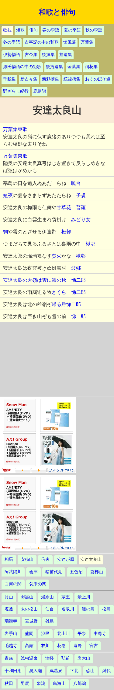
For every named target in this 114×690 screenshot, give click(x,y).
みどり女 (81, 219)
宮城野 (31, 621)
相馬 (9, 559)
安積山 (27, 559)
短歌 (20, 30)
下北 (74, 671)
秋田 (9, 683)
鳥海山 (59, 683)
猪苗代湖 (53, 572)
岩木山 (84, 658)
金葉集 (73, 66)
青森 (9, 658)
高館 (29, 645)
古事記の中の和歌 (42, 42)
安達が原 (65, 559)
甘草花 (64, 207)
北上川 (63, 633)
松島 (106, 609)
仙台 (49, 609)
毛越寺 (11, 645)
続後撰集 (72, 79)
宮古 (93, 645)
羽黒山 (27, 597)
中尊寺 (100, 633)
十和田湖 (13, 671)
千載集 (9, 79)
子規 (81, 195)
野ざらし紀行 (16, 91)
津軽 (49, 658)
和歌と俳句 (57, 12)
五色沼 (76, 572)
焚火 (56, 255)
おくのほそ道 (98, 79)
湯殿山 (47, 597)
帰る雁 (59, 304)
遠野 (77, 645)
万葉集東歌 (15, 129)
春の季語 (50, 30)
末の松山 (29, 609)
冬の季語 (11, 42)
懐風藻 (69, 42)
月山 (9, 597)
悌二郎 (78, 280)
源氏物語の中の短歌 (22, 66)
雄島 (49, 621)
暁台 (76, 183)
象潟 (41, 683)
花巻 (61, 645)
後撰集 (48, 54)
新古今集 (28, 79)
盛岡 (29, 633)
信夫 (45, 559)
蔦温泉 (56, 671)
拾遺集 (65, 54)
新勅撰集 (50, 79)
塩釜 (9, 609)
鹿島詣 (39, 91)
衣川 (45, 645)
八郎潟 (79, 683)
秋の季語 (93, 30)
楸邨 (66, 231)
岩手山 (11, 633)
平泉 (82, 633)
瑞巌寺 (11, 621)
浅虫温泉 (29, 658)
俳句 (33, 30)
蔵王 (65, 597)
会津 (33, 572)
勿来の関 (37, 584)
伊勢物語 (11, 54)
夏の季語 (72, 30)
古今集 (31, 54)
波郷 (76, 268)
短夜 (8, 195)
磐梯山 (96, 572)
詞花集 (91, 66)
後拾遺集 (54, 66)
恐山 (90, 671)
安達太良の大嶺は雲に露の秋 (37, 280)
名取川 (67, 609)
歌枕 (7, 30)
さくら (59, 292)
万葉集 (87, 42)
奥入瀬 (35, 671)
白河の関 (13, 584)
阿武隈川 (13, 572)
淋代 (106, 671)
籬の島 (88, 609)
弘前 (65, 658)
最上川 (84, 597)
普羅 (81, 207)
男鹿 (25, 683)
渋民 (45, 633)
